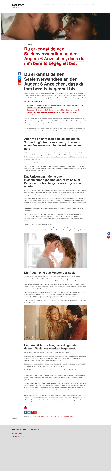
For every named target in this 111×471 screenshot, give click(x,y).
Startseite (46, 5)
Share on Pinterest (19, 80)
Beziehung (86, 5)
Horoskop (70, 5)
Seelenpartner (64, 416)
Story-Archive (35, 429)
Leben (53, 5)
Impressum (15, 429)
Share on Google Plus (19, 83)
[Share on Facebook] (108, 233)
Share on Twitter (19, 77)
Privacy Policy (25, 429)
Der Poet (18, 4)
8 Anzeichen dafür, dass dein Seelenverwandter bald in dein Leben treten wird (53, 110)
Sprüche (78, 5)
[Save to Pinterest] (108, 237)
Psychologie (61, 5)
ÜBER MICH (94, 5)
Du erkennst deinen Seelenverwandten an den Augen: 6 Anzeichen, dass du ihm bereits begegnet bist (54, 56)
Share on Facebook (19, 73)
